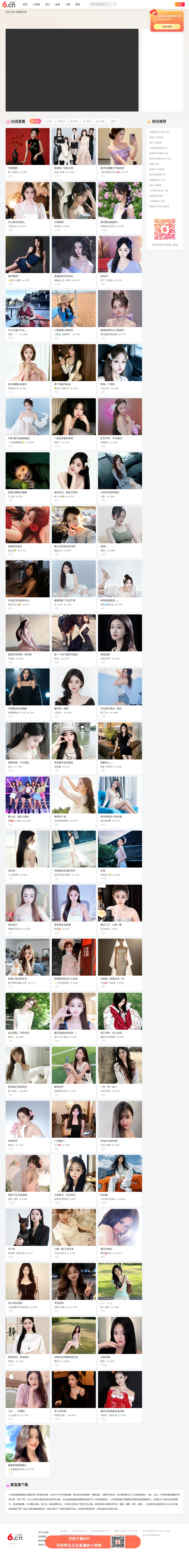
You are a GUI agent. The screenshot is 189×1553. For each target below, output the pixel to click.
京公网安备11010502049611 (126, 1535)
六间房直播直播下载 (158, 147)
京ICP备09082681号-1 (100, 1531)
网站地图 (42, 1540)
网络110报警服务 (67, 1539)
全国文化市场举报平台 (100, 1539)
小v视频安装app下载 (158, 190)
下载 (67, 4)
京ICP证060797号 (79, 1531)
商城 (57, 4)
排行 (47, 4)
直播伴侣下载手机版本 (159, 206)
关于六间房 (43, 1532)
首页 (25, 4)
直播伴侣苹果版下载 (158, 153)
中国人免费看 (155, 185)
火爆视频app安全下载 (159, 131)
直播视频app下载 (157, 179)
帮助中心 (42, 1545)
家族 (77, 4)
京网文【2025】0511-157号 (125, 1531)
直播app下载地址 (157, 169)
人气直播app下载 (157, 200)
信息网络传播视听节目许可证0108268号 (76, 1535)
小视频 (36, 4)
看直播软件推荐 (156, 195)
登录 (180, 4)
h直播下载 (153, 163)
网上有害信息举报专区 (152, 1535)
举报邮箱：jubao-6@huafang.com (128, 1539)
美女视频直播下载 (157, 174)
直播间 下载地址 (156, 137)
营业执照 (63, 1531)
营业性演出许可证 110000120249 (156, 1531)
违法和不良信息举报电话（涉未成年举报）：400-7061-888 (83, 1543)
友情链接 (42, 1536)
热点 (13, 11)
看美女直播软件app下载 (160, 158)
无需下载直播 (155, 142)
